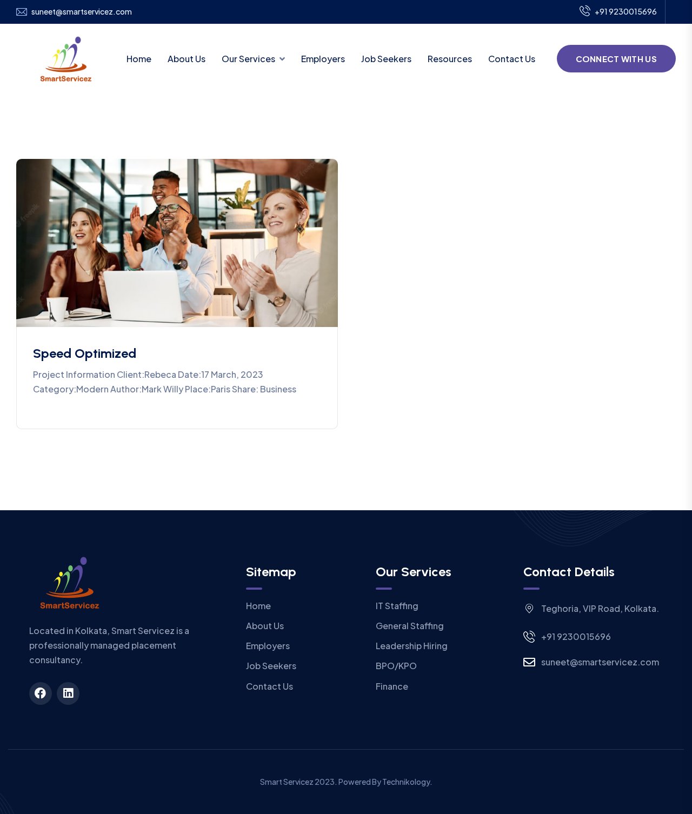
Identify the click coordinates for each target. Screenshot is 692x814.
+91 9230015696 (626, 11)
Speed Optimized (84, 353)
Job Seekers (386, 58)
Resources (450, 58)
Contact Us (511, 58)
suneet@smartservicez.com (81, 11)
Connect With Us (616, 59)
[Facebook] (40, 693)
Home (139, 58)
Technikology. (407, 781)
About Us (186, 58)
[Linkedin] (68, 693)
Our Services (248, 58)
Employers (323, 58)
